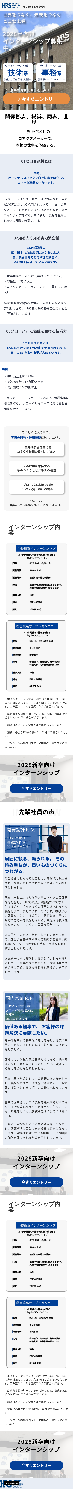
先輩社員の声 (36, 812)
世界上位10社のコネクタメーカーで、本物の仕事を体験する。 (36, 138)
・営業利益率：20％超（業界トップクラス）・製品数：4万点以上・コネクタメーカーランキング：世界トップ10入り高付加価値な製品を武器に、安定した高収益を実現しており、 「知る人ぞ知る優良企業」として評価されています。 (35, 295)
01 (23, 161)
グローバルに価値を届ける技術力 (39, 331)
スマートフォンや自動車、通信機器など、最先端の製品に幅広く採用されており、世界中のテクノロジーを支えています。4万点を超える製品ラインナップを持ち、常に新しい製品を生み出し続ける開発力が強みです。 (36, 210)
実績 (5, 369)
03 (8, 331)
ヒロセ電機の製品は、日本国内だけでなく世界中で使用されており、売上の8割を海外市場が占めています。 (36, 348)
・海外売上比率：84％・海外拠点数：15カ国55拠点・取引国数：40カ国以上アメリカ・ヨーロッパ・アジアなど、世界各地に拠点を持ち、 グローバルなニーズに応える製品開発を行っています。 (36, 392)
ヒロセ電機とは (39, 161)
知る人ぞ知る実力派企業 (38, 238)
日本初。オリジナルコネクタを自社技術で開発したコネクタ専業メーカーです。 (36, 178)
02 (16, 238)
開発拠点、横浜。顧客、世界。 (36, 119)
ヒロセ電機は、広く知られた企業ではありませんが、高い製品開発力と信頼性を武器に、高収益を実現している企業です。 (36, 254)
